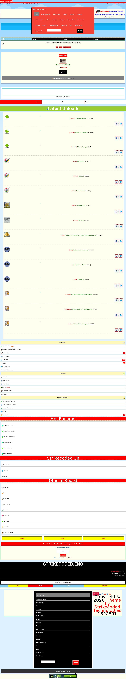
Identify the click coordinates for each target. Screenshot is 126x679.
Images (62, 20)
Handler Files (71, 20)
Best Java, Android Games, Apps (116, 4)
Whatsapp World (45, 14)
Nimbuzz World (40, 20)
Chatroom (64, 25)
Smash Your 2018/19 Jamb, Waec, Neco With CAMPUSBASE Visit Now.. (20, 4)
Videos (65, 14)
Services (79, 14)
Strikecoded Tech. (66, 558)
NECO (62, 538)
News (48, 20)
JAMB (22, 538)
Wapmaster (56, 14)
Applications (78, 25)
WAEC (103, 538)
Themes (72, 14)
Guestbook (80, 20)
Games (38, 25)
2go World (39, 31)
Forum (44, 25)
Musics (55, 20)
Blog (71, 25)
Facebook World (53, 25)
